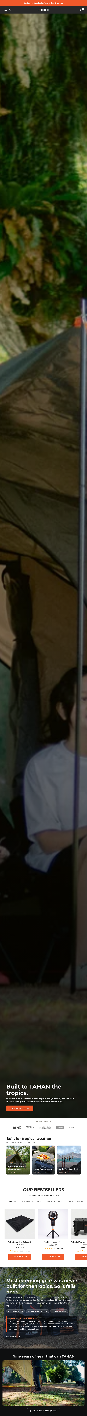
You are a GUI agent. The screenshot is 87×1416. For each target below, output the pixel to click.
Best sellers (10, 1201)
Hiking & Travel (54, 1201)
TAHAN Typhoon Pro (53, 1242)
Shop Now (59, 3)
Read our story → (13, 1336)
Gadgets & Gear (75, 1201)
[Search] (10, 10)
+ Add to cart (19, 1257)
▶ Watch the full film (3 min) (43, 1411)
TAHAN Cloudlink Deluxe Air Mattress (19, 1243)
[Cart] (81, 10)
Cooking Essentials (31, 1201)
